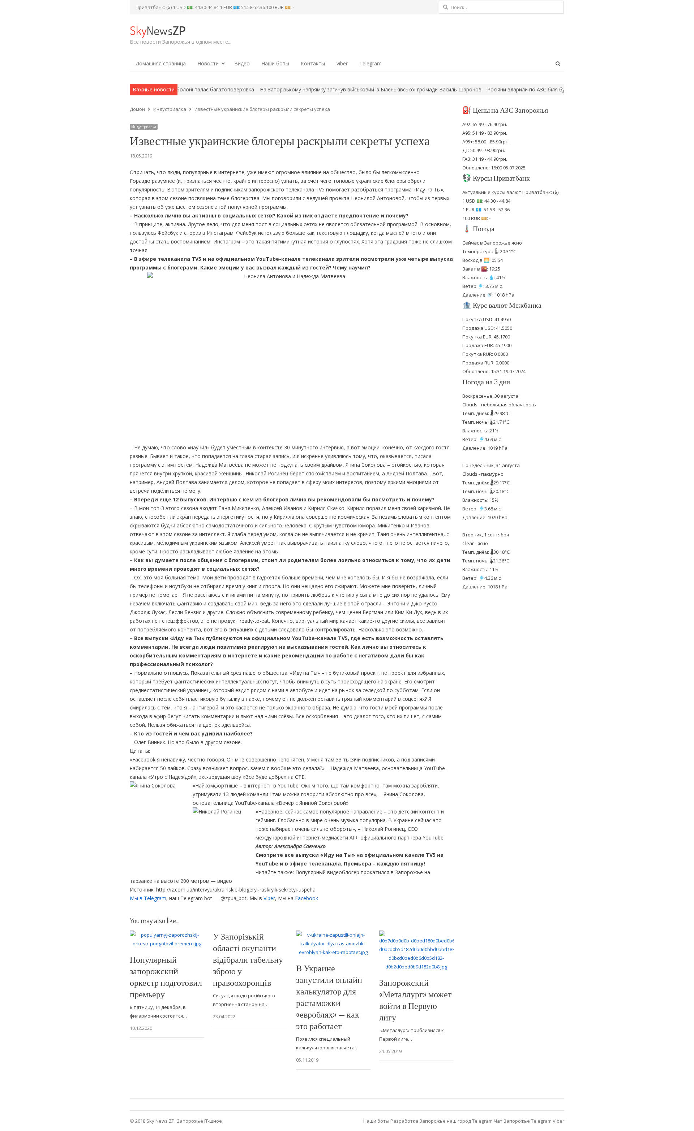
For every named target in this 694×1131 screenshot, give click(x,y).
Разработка (404, 1121)
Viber (269, 898)
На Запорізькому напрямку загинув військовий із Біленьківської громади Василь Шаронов (320, 89)
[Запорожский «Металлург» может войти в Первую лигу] (416, 935)
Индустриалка (143, 126)
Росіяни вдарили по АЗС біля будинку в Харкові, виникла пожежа (516, 89)
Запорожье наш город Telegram (456, 1121)
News (157, 30)
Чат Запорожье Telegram (523, 1121)
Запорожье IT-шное (199, 1121)
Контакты (313, 63)
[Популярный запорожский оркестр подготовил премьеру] (167, 935)
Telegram (370, 63)
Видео (242, 63)
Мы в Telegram (148, 898)
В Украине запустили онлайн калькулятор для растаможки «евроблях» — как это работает (329, 996)
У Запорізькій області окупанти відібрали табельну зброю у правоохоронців (248, 959)
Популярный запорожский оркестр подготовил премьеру (166, 977)
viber (342, 63)
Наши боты (275, 63)
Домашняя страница (161, 63)
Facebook (306, 898)
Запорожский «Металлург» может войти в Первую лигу (415, 1000)
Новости (208, 63)
